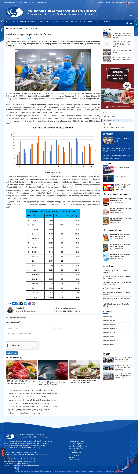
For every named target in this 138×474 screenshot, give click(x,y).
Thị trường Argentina (110, 328)
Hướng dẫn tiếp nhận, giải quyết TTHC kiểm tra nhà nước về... (121, 44)
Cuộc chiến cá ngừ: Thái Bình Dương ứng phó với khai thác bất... (123, 376)
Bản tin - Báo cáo (85, 21)
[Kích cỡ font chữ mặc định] (28, 38)
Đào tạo (19, 2)
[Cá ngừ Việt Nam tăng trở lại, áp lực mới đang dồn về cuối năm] (53, 370)
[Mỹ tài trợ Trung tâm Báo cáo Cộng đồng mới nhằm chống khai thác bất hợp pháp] (108, 360)
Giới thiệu (13, 21)
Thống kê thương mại (111, 288)
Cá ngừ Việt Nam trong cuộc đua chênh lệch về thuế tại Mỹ (27, 397)
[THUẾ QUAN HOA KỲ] (108, 170)
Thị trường (107, 312)
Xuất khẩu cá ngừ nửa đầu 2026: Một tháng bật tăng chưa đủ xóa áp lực (32, 400)
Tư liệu (97, 21)
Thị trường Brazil (108, 344)
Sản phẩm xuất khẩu (26, 21)
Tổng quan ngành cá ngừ (113, 128)
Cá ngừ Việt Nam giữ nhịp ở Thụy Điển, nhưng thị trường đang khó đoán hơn (33, 406)
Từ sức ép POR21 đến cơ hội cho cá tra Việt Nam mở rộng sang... (121, 59)
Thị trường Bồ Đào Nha (110, 340)
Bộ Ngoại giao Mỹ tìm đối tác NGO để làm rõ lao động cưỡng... (123, 368)
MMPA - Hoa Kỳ (120, 176)
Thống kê (55, 21)
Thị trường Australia (109, 324)
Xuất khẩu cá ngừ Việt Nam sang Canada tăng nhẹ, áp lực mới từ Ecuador (32, 394)
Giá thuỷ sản (108, 266)
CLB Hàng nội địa (41, 2)
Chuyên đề (107, 164)
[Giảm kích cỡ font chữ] (26, 38)
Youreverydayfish (9, 2)
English (131, 2)
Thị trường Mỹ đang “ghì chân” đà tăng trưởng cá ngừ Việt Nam (29, 410)
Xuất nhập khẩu (109, 117)
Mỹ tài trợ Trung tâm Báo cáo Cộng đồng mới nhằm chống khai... (123, 360)
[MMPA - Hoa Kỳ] (108, 178)
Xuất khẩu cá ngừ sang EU (18, 317)
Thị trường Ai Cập (109, 320)
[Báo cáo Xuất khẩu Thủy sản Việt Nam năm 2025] (106, 257)
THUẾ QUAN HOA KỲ (122, 167)
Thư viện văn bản (42, 21)
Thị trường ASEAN (109, 332)
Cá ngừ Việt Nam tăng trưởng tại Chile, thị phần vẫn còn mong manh (30, 390)
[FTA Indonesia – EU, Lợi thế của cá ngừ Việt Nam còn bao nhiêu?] (21, 369)
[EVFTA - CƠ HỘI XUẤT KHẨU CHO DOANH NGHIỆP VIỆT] (108, 187)
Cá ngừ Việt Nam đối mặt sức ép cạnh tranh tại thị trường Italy (28, 403)
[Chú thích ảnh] (53, 70)
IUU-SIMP (106, 354)
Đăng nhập (120, 2)
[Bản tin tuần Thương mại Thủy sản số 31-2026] (106, 211)
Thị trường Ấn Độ (108, 336)
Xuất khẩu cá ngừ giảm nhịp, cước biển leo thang (24, 413)
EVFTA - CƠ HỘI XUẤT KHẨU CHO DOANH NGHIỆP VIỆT (122, 187)
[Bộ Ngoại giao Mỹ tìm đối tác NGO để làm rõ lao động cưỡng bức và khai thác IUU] (108, 367)
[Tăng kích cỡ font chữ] (31, 38)
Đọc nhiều (107, 30)
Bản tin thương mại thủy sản (115, 194)
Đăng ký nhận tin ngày (107, 2)
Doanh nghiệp (108, 124)
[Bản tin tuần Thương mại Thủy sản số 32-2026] (106, 202)
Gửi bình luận (12, 353)
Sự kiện (106, 21)
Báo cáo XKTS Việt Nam (112, 230)
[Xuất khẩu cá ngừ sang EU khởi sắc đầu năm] (53, 150)
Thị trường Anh (108, 316)
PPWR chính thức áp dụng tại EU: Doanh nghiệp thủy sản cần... (121, 35)
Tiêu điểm (109, 134)
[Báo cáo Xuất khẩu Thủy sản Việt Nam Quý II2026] (106, 238)
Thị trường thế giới (111, 120)
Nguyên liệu (108, 113)
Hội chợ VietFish (29, 2)
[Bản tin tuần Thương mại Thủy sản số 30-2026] (106, 221)
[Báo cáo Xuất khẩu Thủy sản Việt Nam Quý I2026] (106, 248)
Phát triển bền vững (69, 21)
